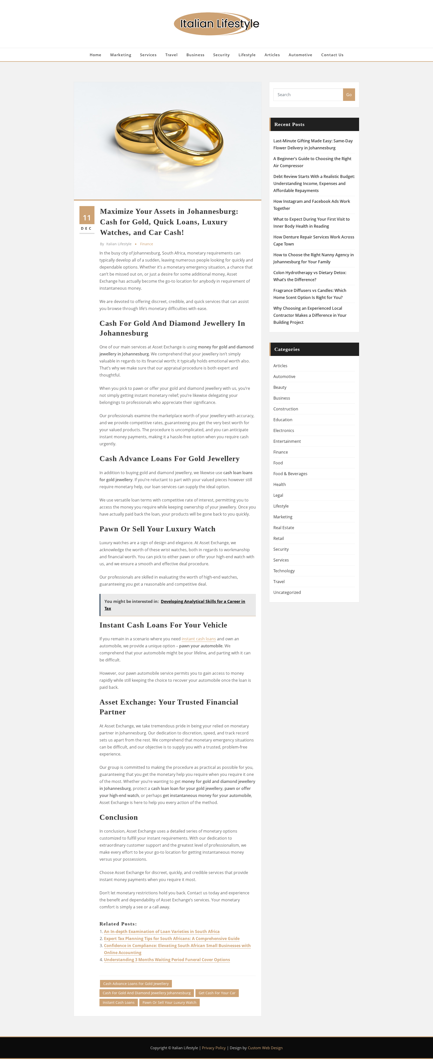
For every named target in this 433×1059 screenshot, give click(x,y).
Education (282, 419)
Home (95, 54)
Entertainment (287, 441)
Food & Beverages (290, 473)
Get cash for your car (217, 992)
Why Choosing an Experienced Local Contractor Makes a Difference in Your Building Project (310, 315)
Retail (278, 538)
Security (221, 54)
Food (278, 463)
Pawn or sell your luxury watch (169, 1002)
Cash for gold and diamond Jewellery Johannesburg (147, 992)
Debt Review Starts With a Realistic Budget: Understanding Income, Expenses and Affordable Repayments (314, 183)
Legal (278, 495)
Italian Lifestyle (116, 243)
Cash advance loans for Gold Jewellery (136, 983)
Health (279, 484)
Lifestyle (247, 54)
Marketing (120, 54)
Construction (285, 409)
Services (148, 54)
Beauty (279, 387)
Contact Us (332, 54)
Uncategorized (287, 592)
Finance (146, 243)
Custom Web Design (265, 1047)
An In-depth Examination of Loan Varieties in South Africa (162, 931)
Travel (171, 54)
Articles (272, 54)
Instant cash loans (119, 1002)
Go (349, 94)
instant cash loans (199, 639)
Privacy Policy (214, 1047)
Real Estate (283, 527)
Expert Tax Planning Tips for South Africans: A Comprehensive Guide (172, 938)
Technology (284, 571)
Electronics (283, 430)
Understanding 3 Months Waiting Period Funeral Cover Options (167, 959)
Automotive (300, 54)
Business (195, 54)
